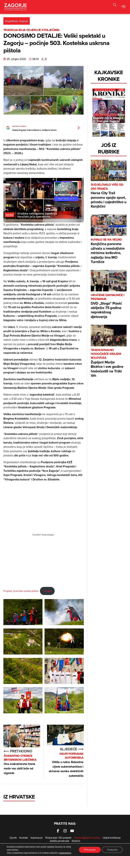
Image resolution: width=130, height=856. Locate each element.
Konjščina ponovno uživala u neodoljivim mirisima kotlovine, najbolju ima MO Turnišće (108, 251)
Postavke (112, 849)
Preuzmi (47, 590)
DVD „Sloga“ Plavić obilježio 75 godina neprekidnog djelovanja (107, 306)
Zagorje (23, 21)
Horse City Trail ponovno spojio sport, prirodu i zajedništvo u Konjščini (108, 196)
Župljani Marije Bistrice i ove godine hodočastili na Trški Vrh (107, 363)
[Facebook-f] (58, 831)
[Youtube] (72, 831)
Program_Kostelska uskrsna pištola (20, 590)
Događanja (11, 21)
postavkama (65, 852)
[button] (115, 5)
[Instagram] (65, 831)
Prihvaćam (90, 849)
